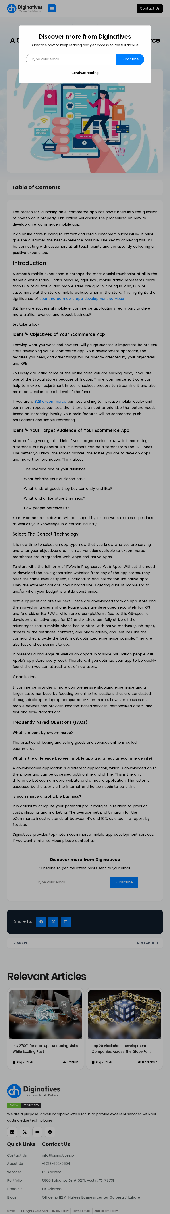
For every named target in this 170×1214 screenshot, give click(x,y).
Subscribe (130, 59)
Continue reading (85, 73)
